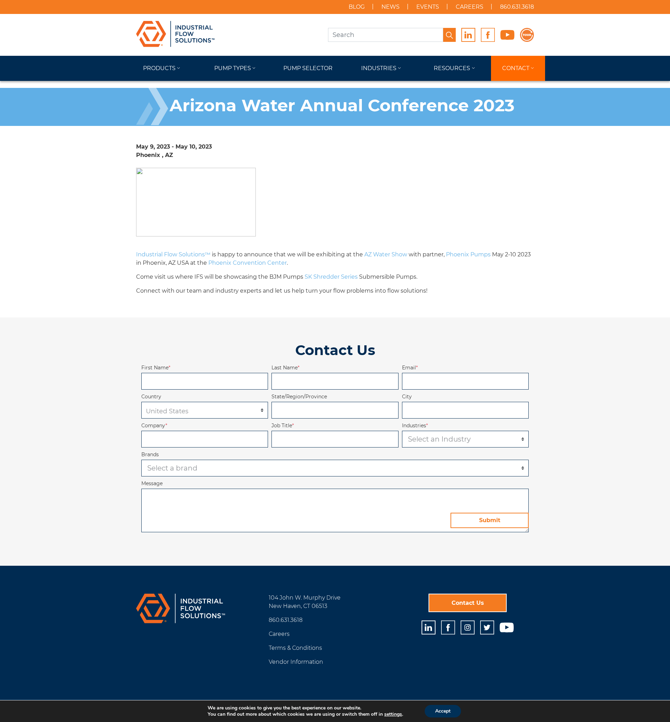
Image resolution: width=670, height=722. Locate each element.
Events (427, 6)
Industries (378, 68)
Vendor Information (296, 662)
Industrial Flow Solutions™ (173, 254)
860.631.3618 (517, 6)
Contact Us (468, 603)
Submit (489, 520)
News (390, 6)
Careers (469, 6)
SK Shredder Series (331, 276)
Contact (515, 68)
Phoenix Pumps (468, 254)
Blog (357, 6)
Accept (443, 711)
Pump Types (232, 68)
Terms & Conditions (295, 648)
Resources (452, 68)
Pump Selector (308, 68)
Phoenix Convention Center (247, 263)
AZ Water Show (385, 254)
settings (393, 714)
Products (159, 68)
